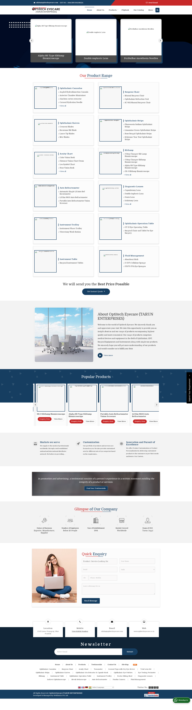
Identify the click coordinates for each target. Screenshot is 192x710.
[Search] (157, 10)
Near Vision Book (67, 168)
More (150, 10)
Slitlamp (129, 150)
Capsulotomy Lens (133, 190)
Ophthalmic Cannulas (71, 88)
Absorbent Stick (131, 259)
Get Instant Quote (95, 292)
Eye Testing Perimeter (147, 672)
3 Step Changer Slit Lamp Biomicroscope (136, 155)
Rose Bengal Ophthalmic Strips (138, 134)
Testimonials (96, 664)
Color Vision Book (67, 158)
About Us (100, 10)
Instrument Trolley (69, 225)
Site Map (125, 664)
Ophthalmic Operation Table (139, 223)
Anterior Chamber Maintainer (73, 95)
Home (89, 10)
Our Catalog (139, 10)
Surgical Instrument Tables (71, 263)
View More (55, 419)
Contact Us (112, 664)
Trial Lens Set (145, 669)
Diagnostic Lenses (134, 186)
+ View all (62, 106)
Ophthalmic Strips (134, 121)
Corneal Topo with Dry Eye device (121, 669)
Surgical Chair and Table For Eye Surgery (139, 232)
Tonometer (98, 669)
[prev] (31, 40)
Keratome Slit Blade (68, 130)
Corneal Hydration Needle (71, 102)
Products (113, 10)
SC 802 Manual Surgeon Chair (138, 103)
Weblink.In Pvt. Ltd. (61, 695)
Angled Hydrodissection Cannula (74, 92)
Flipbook (125, 10)
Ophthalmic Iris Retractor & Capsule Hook (92, 672)
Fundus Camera (119, 679)
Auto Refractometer (69, 188)
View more (108, 355)
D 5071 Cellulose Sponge (135, 263)
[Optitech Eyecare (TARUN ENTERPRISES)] (46, 10)
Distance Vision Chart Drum (72, 161)
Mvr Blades (64, 137)
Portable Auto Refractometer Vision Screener (75, 202)
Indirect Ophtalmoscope (56, 679)
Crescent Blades (67, 127)
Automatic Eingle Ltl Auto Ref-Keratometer (72, 193)
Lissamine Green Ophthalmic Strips (140, 130)
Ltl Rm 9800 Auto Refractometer (74, 197)
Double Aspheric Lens (96, 58)
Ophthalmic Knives (69, 123)
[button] (80, 631)
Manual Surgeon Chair (134, 96)
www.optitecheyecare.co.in (144, 631)
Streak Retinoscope (78, 679)
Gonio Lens (130, 197)
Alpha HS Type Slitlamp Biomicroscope (51, 57)
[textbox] (99, 561)
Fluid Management (134, 256)
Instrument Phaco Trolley (71, 228)
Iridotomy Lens (131, 201)
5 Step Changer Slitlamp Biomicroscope (135, 161)
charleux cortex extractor (71, 99)
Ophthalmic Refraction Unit (137, 99)
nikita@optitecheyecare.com (47, 2)
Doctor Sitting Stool (124, 676)
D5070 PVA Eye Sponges (135, 266)
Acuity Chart (66, 154)
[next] (160, 40)
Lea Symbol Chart (67, 164)
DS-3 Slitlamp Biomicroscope (137, 171)
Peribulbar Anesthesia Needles (141, 58)
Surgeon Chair (132, 92)
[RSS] (135, 664)
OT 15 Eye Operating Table (136, 227)
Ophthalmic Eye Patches (123, 672)
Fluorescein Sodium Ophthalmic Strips (138, 125)
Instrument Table (68, 259)
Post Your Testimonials (96, 488)
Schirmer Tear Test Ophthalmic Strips (138, 138)
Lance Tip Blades (67, 134)
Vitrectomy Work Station (70, 232)
